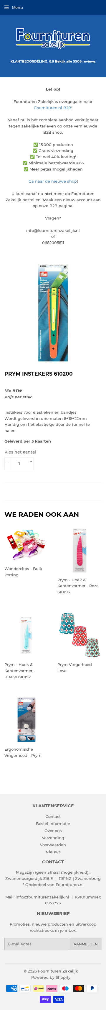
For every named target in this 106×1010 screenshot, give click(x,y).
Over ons (53, 830)
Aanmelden (86, 944)
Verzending (53, 837)
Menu (17, 7)
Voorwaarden (53, 844)
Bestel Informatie (53, 823)
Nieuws (53, 851)
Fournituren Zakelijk (58, 971)
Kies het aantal (20, 452)
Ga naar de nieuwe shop (53, 181)
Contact (53, 816)
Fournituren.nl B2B (52, 107)
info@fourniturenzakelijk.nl (42, 897)
